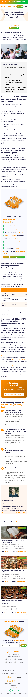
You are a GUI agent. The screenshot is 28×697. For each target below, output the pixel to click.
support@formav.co (14, 656)
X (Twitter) (20, 662)
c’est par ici (7, 374)
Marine (5, 612)
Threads (10, 662)
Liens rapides (6, 667)
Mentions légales (7, 670)
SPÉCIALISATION (14, 27)
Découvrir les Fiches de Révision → (14, 394)
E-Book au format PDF (12, 365)
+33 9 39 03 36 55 (14, 654)
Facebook (10, 659)
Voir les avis (14, 687)
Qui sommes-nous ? (8, 674)
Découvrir (20, 6)
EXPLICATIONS (21, 558)
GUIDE (23, 588)
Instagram (19, 659)
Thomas (15, 23)
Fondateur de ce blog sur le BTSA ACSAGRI (14, 512)
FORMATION (22, 528)
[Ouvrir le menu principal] (25, 6)
